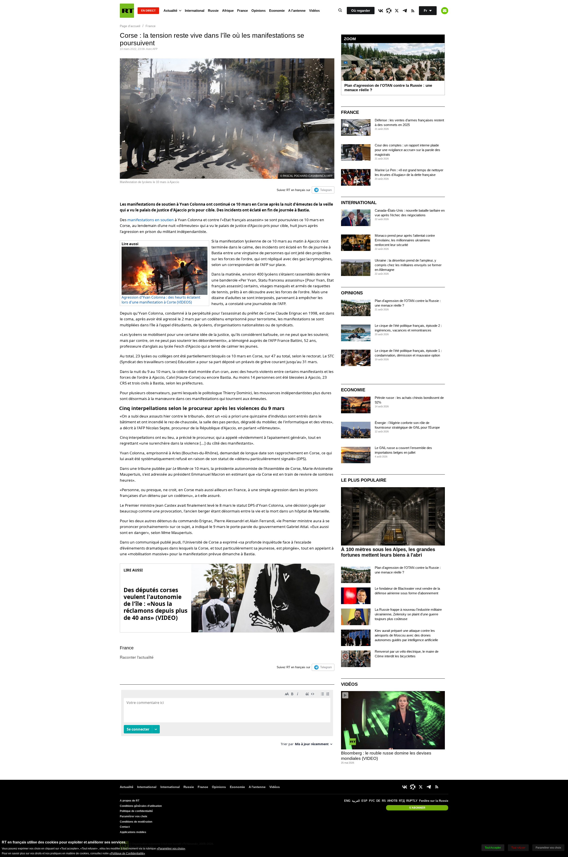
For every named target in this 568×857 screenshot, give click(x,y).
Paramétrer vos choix (133, 816)
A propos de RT (129, 800)
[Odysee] (388, 10)
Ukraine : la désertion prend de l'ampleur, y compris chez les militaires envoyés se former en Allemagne (408, 265)
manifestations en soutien (150, 219)
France (242, 10)
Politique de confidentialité (136, 811)
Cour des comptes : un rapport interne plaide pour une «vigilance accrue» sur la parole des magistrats (407, 149)
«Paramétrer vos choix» (171, 848)
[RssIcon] (412, 10)
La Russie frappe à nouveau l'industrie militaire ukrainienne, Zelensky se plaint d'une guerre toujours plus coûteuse (408, 614)
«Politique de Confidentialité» (127, 853)
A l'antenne (297, 10)
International (194, 10)
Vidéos (314, 10)
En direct (148, 10)
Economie (277, 10)
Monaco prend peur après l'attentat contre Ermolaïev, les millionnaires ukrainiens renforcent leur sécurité (405, 240)
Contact (125, 826)
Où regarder (360, 10)
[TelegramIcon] (404, 10)
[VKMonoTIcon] (380, 10)
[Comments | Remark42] (227, 719)
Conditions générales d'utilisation (141, 806)
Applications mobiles (133, 832)
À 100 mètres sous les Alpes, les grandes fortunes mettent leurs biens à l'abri (388, 552)
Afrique (228, 10)
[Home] (127, 11)
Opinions (258, 10)
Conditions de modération (136, 821)
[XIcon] (396, 10)
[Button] (444, 10)
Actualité (170, 10)
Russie (213, 10)
